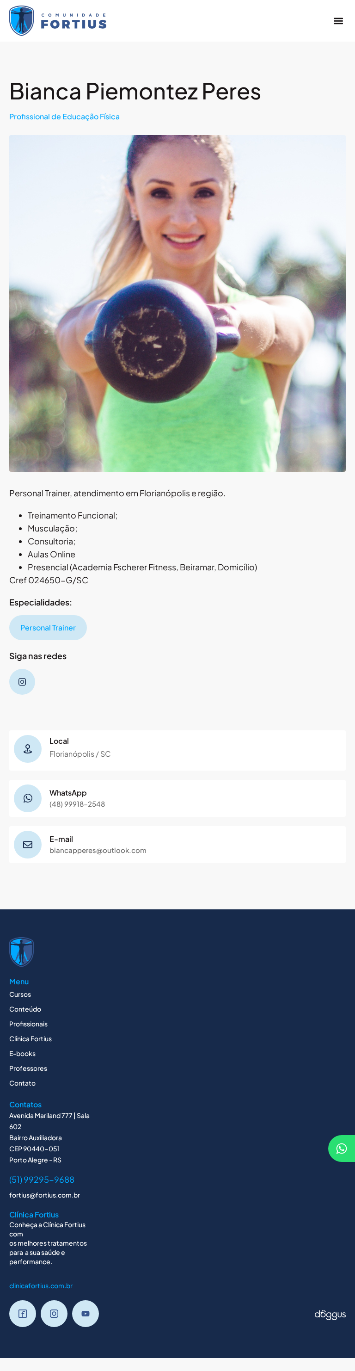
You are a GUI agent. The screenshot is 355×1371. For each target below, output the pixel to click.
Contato (22, 1083)
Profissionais (28, 1023)
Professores (28, 1068)
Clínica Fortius (30, 1038)
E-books (22, 1053)
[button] (338, 20)
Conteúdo (25, 1009)
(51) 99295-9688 (41, 1179)
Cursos (20, 994)
